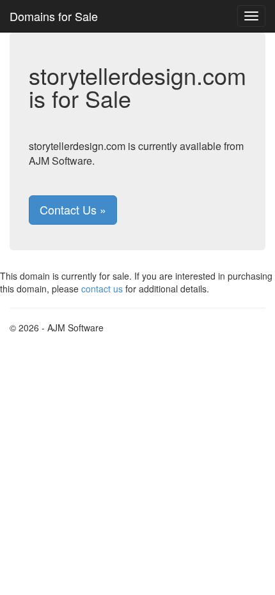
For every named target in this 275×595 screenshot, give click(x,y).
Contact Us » (73, 209)
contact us (102, 288)
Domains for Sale (54, 16)
